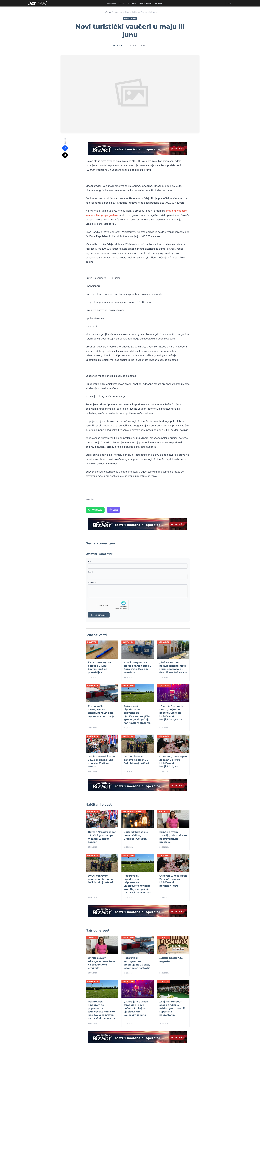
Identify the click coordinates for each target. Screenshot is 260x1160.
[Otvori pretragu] (229, 3)
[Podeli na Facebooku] (65, 148)
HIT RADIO (118, 45)
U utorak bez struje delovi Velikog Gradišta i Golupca (136, 835)
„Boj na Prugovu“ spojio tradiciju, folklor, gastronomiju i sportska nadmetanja (172, 1008)
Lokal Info (118, 12)
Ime (89, 561)
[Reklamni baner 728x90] (137, 148)
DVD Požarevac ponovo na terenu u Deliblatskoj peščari (136, 760)
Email (90, 572)
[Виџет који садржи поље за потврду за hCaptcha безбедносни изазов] (108, 605)
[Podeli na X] (65, 155)
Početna (107, 12)
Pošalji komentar (98, 615)
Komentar (92, 582)
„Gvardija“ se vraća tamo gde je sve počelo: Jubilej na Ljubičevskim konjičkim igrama (171, 713)
